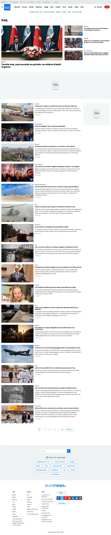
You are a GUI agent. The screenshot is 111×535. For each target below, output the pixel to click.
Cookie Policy (45, 504)
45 (62, 429)
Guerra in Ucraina (49, 12)
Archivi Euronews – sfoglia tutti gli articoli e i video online (18, 523)
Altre (43, 492)
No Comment (88, 50)
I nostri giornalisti (17, 519)
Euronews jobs (46, 513)
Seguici (29, 504)
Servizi (29, 492)
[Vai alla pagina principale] (7, 7)
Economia (38, 406)
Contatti (44, 510)
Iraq (36, 204)
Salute (70, 7)
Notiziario (29, 497)
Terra (64, 7)
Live (107, 7)
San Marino (55, 470)
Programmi (15, 516)
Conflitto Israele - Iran (36, 12)
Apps (28, 507)
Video (76, 7)
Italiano (5, 2)
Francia (64, 12)
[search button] (53, 2)
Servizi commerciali (47, 499)
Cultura (58, 7)
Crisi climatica (55, 474)
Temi (13, 492)
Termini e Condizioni (47, 501)
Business (39, 7)
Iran (36, 245)
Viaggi (46, 7)
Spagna (58, 12)
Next (51, 7)
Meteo (29, 499)
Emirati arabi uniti (40, 184)
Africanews (30, 511)
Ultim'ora (17, 7)
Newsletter (62, 503)
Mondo (31, 7)
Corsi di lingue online (33, 514)
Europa (24, 7)
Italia (69, 12)
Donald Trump (71, 466)
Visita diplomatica (41, 470)
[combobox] (62, 2)
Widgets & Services (32, 509)
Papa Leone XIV (77, 12)
